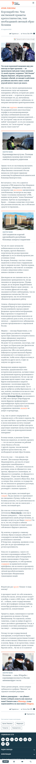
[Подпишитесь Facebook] (7, 739)
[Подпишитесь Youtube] (16, 739)
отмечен (28, 520)
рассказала (18, 190)
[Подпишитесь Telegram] (21, 739)
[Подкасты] (3, 744)
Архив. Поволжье (8, 8)
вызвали (24, 408)
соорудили (5, 564)
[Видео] (22, 761)
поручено (13, 107)
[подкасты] (14, 761)
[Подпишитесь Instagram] (25, 739)
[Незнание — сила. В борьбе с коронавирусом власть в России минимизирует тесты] (18, 662)
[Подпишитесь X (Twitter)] (12, 739)
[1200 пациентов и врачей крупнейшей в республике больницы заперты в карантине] (18, 221)
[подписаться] (7, 744)
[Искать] (31, 761)
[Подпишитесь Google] (3, 739)
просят (16, 587)
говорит (4, 496)
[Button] (14, 33)
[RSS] (29, 739)
